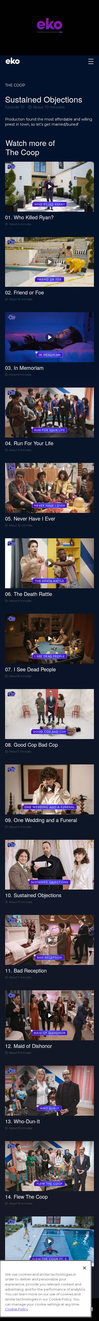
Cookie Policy (16, 1309)
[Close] (84, 1267)
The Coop (15, 85)
